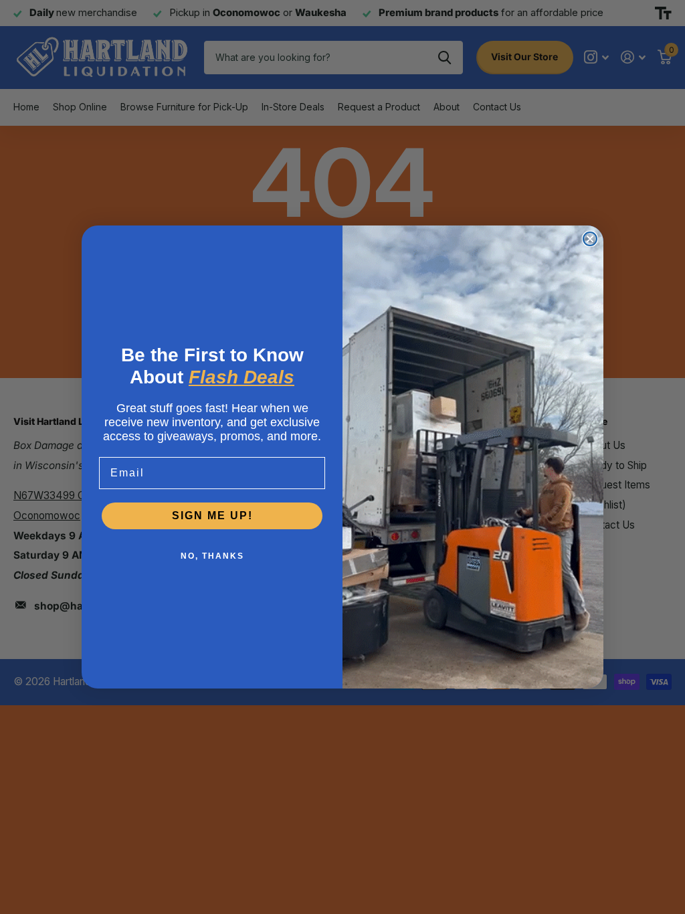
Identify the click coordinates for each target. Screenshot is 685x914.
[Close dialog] (590, 239)
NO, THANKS (212, 556)
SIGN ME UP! (212, 515)
